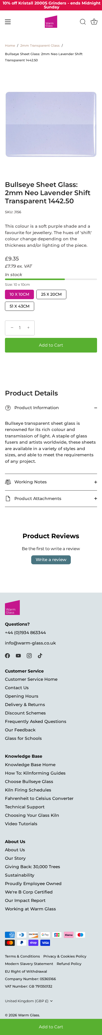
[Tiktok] (40, 655)
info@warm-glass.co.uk (30, 643)
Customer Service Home (31, 679)
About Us (15, 849)
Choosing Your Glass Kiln (32, 815)
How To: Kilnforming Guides (35, 773)
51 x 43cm (19, 306)
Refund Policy (69, 964)
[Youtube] (18, 655)
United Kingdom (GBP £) (27, 1001)
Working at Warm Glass (30, 908)
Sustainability (19, 875)
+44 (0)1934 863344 (25, 632)
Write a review (51, 559)
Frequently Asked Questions (35, 721)
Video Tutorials (21, 823)
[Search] (82, 22)
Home (10, 45)
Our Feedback (20, 729)
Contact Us (17, 687)
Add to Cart (51, 1026)
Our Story (15, 858)
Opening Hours (21, 696)
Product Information (33, 407)
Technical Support (25, 806)
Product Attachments (37, 498)
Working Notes (30, 481)
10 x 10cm (19, 294)
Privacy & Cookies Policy (64, 956)
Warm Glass (28, 1015)
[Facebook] (7, 655)
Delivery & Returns (25, 704)
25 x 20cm (51, 294)
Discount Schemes (25, 713)
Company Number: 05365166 (30, 979)
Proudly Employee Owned (33, 883)
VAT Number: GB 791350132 (28, 986)
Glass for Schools (23, 738)
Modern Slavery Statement (29, 964)
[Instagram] (29, 655)
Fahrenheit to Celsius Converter (39, 798)
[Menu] (7, 21)
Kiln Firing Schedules (28, 789)
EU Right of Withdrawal (26, 971)
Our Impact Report (25, 900)
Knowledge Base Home (30, 764)
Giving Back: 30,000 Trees (32, 866)
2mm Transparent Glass (40, 45)
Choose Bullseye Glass (29, 781)
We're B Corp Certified (29, 892)
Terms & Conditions (22, 956)
